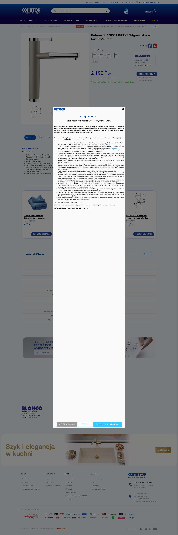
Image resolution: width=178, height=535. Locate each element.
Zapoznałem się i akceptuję (107, 424)
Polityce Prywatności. (84, 199)
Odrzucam (85, 424)
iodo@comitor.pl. (112, 148)
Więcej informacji (67, 424)
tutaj (82, 202)
